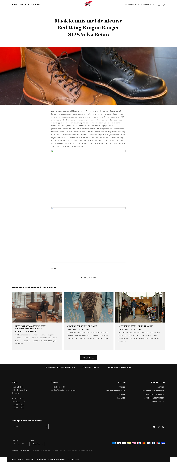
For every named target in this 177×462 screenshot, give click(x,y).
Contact (160, 387)
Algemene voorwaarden (86, 450)
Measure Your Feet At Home (82, 326)
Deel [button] (55, 268)
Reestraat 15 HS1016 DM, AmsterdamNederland (19, 390)
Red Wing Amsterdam (22, 450)
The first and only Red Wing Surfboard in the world (30, 327)
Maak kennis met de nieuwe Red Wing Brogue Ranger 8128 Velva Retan (52, 459)
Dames (23, 4)
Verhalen (121, 394)
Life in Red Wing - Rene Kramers (136, 326)
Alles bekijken (88, 358)
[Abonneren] (46, 426)
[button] (14, 4)
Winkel (122, 387)
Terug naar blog (89, 277)
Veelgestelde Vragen (155, 394)
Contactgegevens (72, 450)
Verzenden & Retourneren (153, 391)
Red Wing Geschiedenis (115, 391)
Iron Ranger (101, 126)
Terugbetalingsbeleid (58, 450)
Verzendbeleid (45, 450)
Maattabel (121, 398)
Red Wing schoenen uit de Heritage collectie (99, 111)
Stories (21, 459)
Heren (14, 4)
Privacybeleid (158, 401)
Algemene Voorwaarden (154, 398)
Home (14, 459)
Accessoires (34, 4)
